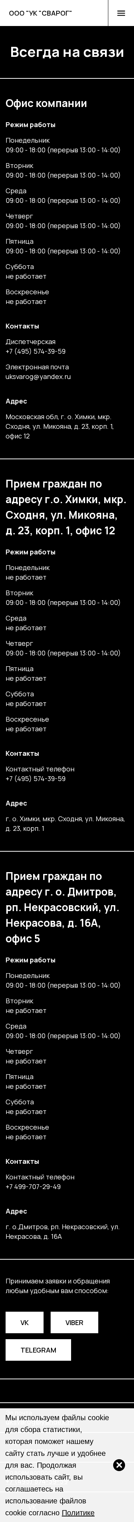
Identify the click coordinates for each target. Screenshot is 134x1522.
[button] (121, 13)
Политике (78, 1513)
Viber (74, 1322)
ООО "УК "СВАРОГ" (40, 13)
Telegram (38, 1349)
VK (24, 1322)
